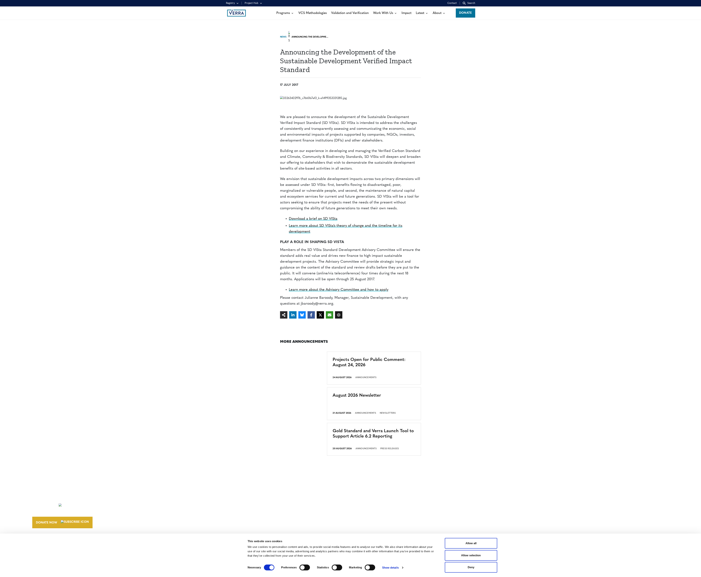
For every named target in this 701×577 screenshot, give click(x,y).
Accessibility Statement (515, 504)
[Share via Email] (329, 315)
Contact (452, 3)
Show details (390, 567)
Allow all (471, 543)
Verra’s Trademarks (387, 511)
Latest (420, 13)
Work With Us (383, 13)
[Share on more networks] (283, 315)
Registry (230, 3)
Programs (283, 13)
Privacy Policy (507, 511)
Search (471, 3)
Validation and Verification (350, 13)
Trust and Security (511, 517)
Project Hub (251, 3)
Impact (406, 13)
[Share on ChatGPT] (338, 315)
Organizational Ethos (390, 517)
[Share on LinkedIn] (293, 315)
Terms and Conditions (514, 497)
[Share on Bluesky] (302, 315)
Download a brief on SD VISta (313, 219)
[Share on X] (320, 315)
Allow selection (471, 555)
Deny (471, 567)
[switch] (304, 567)
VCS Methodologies (312, 13)
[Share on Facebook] (311, 315)
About (437, 13)
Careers (377, 504)
